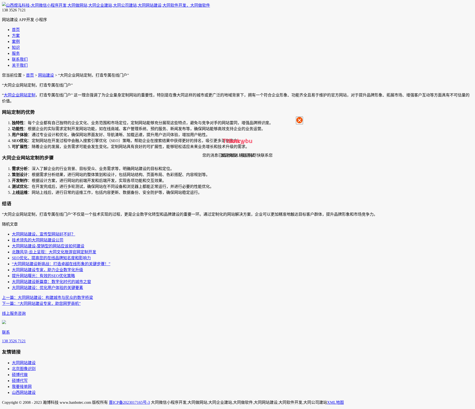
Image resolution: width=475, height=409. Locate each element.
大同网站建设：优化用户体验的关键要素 (47, 288)
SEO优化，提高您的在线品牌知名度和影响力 (51, 258)
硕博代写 (20, 381)
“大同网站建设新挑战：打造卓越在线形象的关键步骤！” (61, 264)
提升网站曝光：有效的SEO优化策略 (43, 276)
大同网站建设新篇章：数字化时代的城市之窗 (51, 282)
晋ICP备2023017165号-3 (129, 402)
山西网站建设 (24, 392)
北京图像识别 (24, 369)
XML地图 (335, 402)
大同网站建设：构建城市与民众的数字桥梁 (47, 297)
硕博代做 (20, 375)
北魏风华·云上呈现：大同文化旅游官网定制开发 (54, 252)
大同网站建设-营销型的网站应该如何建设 (48, 246)
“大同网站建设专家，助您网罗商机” (41, 303)
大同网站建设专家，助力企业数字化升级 (47, 270)
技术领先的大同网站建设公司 (37, 240)
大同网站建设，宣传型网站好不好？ (43, 234)
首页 (30, 75)
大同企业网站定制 (19, 95)
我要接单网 (22, 386)
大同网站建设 (24, 363)
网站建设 (46, 75)
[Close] (299, 120)
